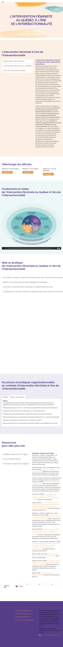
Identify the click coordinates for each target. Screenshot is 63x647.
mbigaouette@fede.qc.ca (23, 617)
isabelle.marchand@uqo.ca (23, 611)
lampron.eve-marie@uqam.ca (24, 620)
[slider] (59, 248)
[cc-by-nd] (50, 635)
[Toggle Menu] (3, 1)
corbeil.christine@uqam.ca (23, 614)
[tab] (17, 61)
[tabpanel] (48, 104)
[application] (31, 248)
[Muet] (56, 248)
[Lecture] (3, 248)
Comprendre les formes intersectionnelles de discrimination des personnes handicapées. (46, 517)
